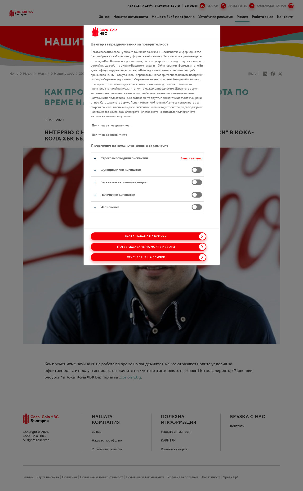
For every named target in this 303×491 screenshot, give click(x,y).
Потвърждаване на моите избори (146, 246)
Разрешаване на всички (146, 236)
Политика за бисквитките (109, 134)
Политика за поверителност (111, 125)
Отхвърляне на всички (146, 257)
